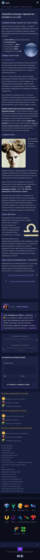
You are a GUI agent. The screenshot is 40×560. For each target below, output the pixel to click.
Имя (4, 376)
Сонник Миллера (7, 445)
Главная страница (6, 6)
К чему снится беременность (12, 479)
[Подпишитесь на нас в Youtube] (18, 556)
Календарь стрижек (26, 6)
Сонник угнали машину (9, 476)
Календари (16, 6)
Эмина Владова (22, 307)
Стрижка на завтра (11, 420)
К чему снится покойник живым (12, 481)
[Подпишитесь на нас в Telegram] (21, 556)
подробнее (32, 328)
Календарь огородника (13, 406)
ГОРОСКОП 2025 (7, 457)
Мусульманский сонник (9, 455)
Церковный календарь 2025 (11, 472)
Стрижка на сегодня (12, 402)
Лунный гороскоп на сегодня (15, 399)
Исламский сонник (8, 453)
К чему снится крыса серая (11, 486)
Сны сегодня (6, 460)
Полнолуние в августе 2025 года (13, 488)
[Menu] (37, 2)
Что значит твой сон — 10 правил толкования (17, 462)
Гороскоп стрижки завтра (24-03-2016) (21, 275)
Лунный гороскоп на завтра (14, 416)
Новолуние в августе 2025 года (12, 491)
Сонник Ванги (6, 450)
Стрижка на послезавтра (13, 437)
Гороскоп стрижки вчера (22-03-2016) (22, 281)
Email (22, 376)
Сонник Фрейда (7, 448)
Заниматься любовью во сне (11, 484)
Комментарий (8, 363)
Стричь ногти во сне (8, 474)
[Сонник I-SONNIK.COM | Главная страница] (6, 2)
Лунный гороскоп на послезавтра (16, 433)
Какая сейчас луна (8, 469)
